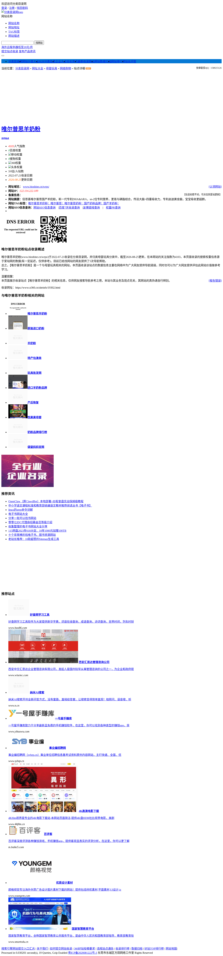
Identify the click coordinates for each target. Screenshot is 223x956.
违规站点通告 (105, 948)
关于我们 (42, 948)
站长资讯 (72, 61)
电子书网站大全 (18, 513)
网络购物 (65, 68)
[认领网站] (215, 186)
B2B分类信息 (47, 61)
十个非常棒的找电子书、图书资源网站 (32, 534)
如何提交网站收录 (61, 948)
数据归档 (137, 948)
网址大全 (37, 68)
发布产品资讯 (27, 51)
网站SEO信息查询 (44, 207)
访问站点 (5, 138)
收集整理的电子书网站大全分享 (27, 526)
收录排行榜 (122, 948)
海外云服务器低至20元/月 (17, 47)
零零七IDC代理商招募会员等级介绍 (30, 522)
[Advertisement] (111, 96)
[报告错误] (215, 280)
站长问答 (130, 61)
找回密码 (22, 7)
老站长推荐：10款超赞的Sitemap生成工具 (33, 539)
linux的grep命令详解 (20, 509)
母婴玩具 (51, 68)
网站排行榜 (118, 61)
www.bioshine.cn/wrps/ (36, 186)
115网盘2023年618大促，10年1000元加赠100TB (37, 530)
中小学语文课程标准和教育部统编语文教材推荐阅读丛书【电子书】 (50, 505)
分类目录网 (15, 61)
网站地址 (14, 27)
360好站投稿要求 (84, 948)
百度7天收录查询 (69, 207)
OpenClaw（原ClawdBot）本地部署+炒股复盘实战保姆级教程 (45, 501)
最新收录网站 (86, 61)
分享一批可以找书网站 (22, 518)
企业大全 (61, 61)
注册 (12, 7)
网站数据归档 (102, 61)
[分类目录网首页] (12, 12)
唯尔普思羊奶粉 (20, 129)
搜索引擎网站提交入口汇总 (18, 948)
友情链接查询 (91, 207)
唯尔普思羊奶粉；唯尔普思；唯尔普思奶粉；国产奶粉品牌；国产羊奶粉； (73, 203)
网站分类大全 (30, 61)
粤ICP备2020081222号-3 (82, 952)
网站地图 (171, 948)
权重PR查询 (113, 207)
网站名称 (14, 23)
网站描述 (14, 35)
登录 (4, 7)
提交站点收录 (9, 51)
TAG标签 (14, 31)
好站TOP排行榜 (154, 948)
